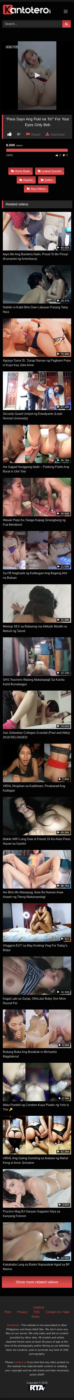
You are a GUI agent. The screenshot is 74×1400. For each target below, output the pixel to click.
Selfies (49, 179)
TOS (36, 1312)
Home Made (22, 171)
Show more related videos (37, 1282)
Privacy (22, 1312)
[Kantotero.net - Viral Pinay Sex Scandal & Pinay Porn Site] (30, 10)
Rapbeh (28, 179)
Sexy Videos (38, 188)
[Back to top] (62, 1388)
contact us (20, 1362)
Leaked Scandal (51, 171)
